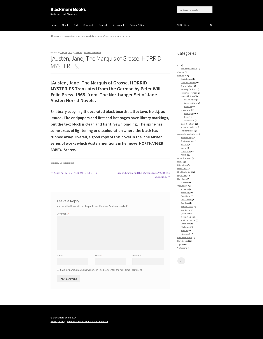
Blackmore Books (68, 9)
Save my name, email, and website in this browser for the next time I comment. (101, 269)
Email (98, 255)
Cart (76, 24)
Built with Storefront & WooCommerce (87, 321)
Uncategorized (68, 36)
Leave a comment (92, 52)
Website (136, 255)
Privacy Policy (137, 24)
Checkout (88, 24)
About (65, 24)
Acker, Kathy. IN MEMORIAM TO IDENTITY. (75, 173)
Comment (63, 213)
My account (118, 24)
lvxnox (78, 52)
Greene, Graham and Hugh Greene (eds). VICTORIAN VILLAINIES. (143, 174)
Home (54, 24)
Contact (103, 24)
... (181, 261)
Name (61, 255)
